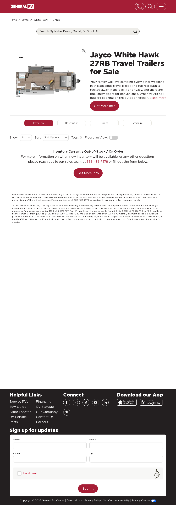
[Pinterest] (66, 412)
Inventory (38, 123)
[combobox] (26, 138)
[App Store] (127, 402)
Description (71, 123)
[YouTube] (95, 402)
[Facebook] (66, 402)
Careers (42, 422)
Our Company (47, 412)
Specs (104, 123)
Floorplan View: (96, 137)
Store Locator (20, 412)
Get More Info (104, 106)
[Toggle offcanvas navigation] (161, 6)
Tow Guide (18, 406)
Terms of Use (74, 500)
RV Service (18, 417)
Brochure (137, 123)
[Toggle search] (150, 6)
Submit (88, 488)
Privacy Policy (92, 500)
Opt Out (108, 500)
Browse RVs (19, 401)
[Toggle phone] (139, 6)
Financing (44, 401)
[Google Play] (151, 402)
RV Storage (45, 406)
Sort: (38, 137)
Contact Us (44, 417)
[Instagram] (76, 402)
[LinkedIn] (105, 402)
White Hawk (41, 20)
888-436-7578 (97, 161)
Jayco (25, 20)
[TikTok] (85, 402)
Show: (14, 137)
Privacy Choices (141, 500)
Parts (14, 422)
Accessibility (122, 500)
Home (13, 20)
